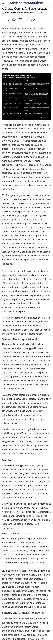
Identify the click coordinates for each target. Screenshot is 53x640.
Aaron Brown (10, 12)
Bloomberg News (27, 12)
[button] (8, 20)
